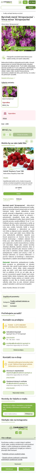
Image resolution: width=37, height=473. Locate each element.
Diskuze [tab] (19, 196)
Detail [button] (18, 191)
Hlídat (5, 117)
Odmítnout (9, 469)
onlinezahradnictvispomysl (16, 438)
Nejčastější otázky (18, 398)
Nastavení (18, 464)
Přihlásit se (27, 419)
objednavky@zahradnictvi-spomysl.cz (19, 378)
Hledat (29, 7)
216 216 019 (10, 341)
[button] (17, 185)
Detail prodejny (18, 353)
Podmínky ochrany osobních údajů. (13, 454)
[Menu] (31, 2)
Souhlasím (26, 469)
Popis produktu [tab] (8, 196)
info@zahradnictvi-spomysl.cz (16, 388)
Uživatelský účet (19, 2)
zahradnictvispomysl (19, 438)
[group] (17, 169)
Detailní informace (7, 77)
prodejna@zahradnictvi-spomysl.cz (18, 347)
